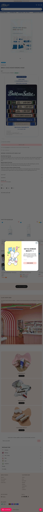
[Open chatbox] (40, 509)
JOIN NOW (30, 263)
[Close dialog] (36, 243)
